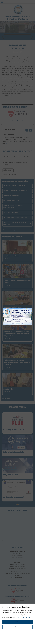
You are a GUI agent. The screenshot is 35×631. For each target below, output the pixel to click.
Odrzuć (17, 627)
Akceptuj (17, 622)
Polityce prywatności (23, 617)
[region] (17, 617)
